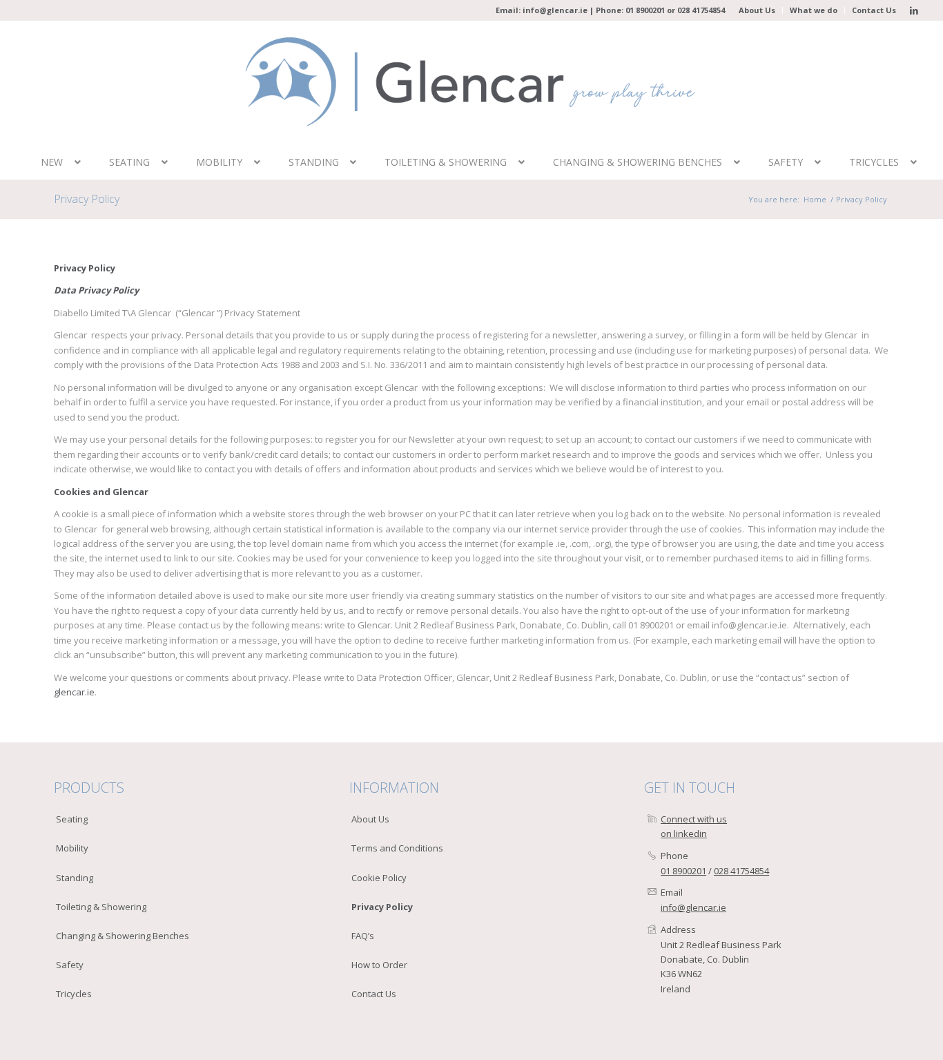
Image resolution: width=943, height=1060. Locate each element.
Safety (70, 964)
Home (815, 199)
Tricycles (74, 993)
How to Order (379, 964)
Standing (74, 877)
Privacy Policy (86, 198)
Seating (72, 819)
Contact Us (874, 10)
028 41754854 (701, 10)
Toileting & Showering (101, 906)
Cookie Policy (379, 877)
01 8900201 (645, 10)
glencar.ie (74, 692)
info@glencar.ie (555, 10)
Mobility (72, 848)
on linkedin (684, 833)
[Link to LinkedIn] (914, 10)
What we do (813, 10)
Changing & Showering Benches (122, 935)
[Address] (652, 929)
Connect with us (694, 819)
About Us (757, 10)
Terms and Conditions (397, 848)
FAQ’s (362, 935)
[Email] (652, 892)
